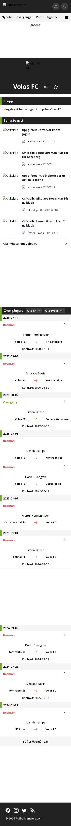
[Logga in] (56, 6)
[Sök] (64, 6)
